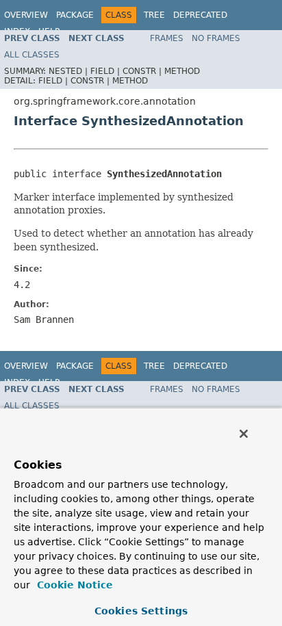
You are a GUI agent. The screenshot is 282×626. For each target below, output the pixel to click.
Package (75, 15)
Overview (26, 15)
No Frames (216, 38)
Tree (154, 15)
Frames (166, 38)
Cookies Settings (141, 610)
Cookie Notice (73, 584)
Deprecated (200, 15)
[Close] (244, 434)
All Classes (32, 55)
